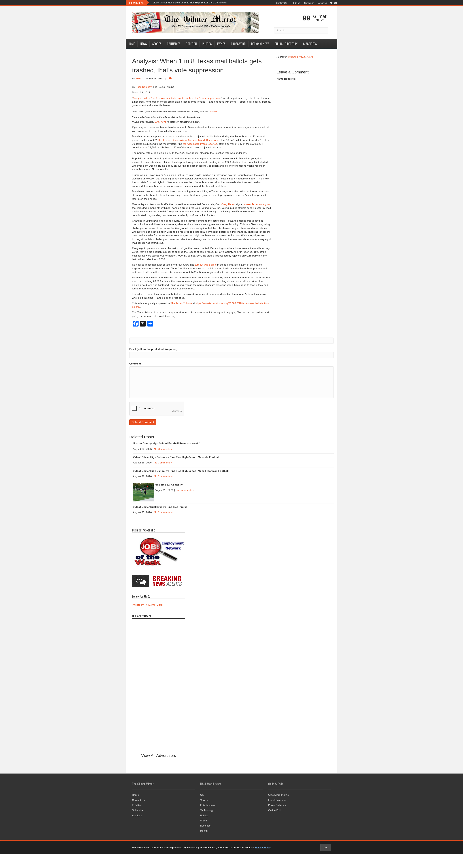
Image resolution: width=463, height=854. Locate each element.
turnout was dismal (205, 264)
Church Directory (286, 44)
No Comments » (163, 449)
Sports (156, 44)
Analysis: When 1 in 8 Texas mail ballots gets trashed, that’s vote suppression (177, 98)
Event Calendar (277, 800)
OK (326, 847)
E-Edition (295, 3)
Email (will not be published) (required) (153, 349)
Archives (322, 3)
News (143, 44)
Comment (135, 363)
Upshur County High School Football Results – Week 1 (167, 443)
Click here (160, 121)
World (203, 820)
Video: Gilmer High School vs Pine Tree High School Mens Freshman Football (181, 470)
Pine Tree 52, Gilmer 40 (169, 484)
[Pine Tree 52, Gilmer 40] (143, 491)
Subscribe (309, 3)
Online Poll (274, 810)
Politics (204, 815)
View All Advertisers (158, 755)
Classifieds (310, 44)
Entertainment (208, 805)
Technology (206, 810)
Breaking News (296, 56)
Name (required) (286, 78)
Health (204, 830)
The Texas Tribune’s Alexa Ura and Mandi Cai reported (189, 140)
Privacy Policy (263, 847)
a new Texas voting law (257, 204)
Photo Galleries (277, 805)
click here (213, 111)
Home (131, 44)
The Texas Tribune (181, 303)
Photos (207, 44)
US (202, 794)
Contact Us (281, 3)
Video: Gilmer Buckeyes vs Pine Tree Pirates (160, 506)
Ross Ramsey (143, 86)
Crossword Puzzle (278, 794)
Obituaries (173, 44)
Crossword (238, 44)
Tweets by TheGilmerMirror (147, 604)
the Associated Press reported (200, 143)
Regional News (260, 44)
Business (205, 825)
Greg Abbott (228, 204)
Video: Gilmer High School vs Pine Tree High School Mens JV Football (190, 2)
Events (221, 44)
